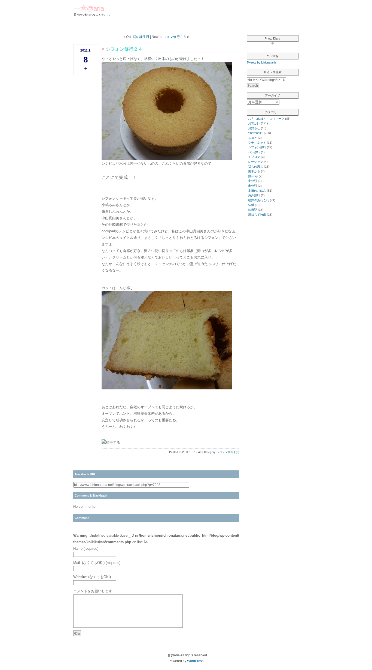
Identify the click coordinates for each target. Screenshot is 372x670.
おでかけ (254, 123)
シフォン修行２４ (124, 49)
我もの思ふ (255, 166)
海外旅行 (254, 195)
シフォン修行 (225, 451)
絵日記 (252, 209)
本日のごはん (257, 190)
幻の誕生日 (141, 37)
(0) (237, 451)
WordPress (195, 661)
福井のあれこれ (258, 200)
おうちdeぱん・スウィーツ (266, 118)
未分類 (252, 180)
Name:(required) (85, 548)
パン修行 (254, 152)
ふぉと (252, 137)
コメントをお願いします (92, 591)
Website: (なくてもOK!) (92, 577)
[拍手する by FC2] (111, 442)
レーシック (255, 161)
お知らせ (254, 128)
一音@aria (89, 8)
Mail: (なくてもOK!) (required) (96, 563)
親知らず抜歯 (257, 214)
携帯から (254, 171)
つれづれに (255, 132)
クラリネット (257, 142)
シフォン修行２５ (173, 37)
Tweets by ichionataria (261, 62)
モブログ (254, 156)
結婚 (251, 204)
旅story (253, 176)
